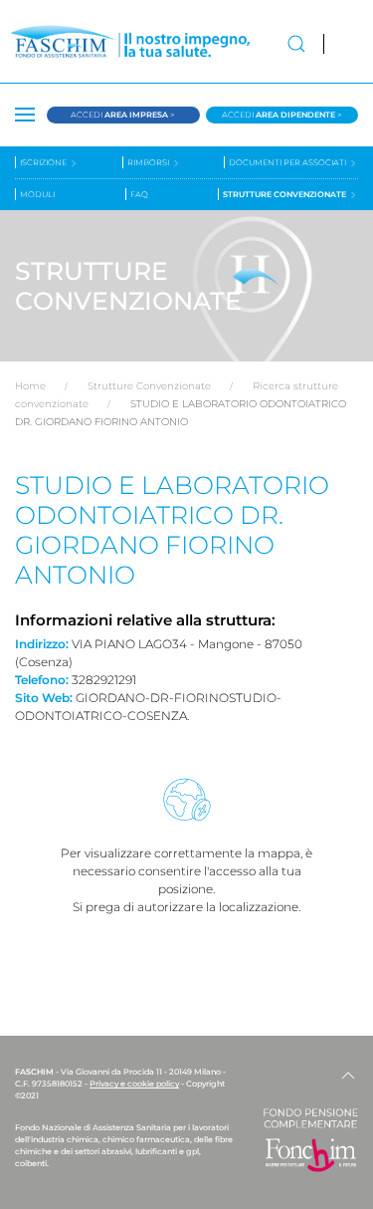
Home (30, 385)
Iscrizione (44, 162)
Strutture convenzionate (285, 194)
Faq (139, 194)
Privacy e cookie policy (134, 1083)
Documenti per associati (288, 162)
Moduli (37, 194)
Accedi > (123, 115)
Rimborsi (149, 162)
